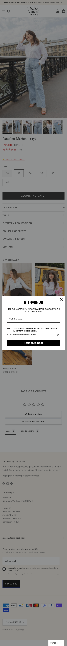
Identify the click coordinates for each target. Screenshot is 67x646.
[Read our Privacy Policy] (58, 335)
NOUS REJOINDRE (33, 343)
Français (53, 643)
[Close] (61, 299)
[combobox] (56, 643)
